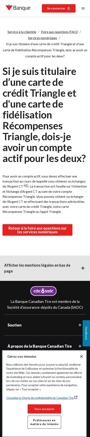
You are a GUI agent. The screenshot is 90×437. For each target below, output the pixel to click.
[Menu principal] (83, 8)
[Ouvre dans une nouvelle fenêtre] (43, 291)
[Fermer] (81, 356)
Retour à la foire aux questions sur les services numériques (37, 230)
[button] (45, 268)
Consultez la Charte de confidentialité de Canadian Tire (40, 398)
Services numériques (42, 38)
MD (26, 185)
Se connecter (56, 8)
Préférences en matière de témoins (44, 422)
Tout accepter (44, 409)
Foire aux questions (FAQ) (59, 32)
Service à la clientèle (22, 32)
